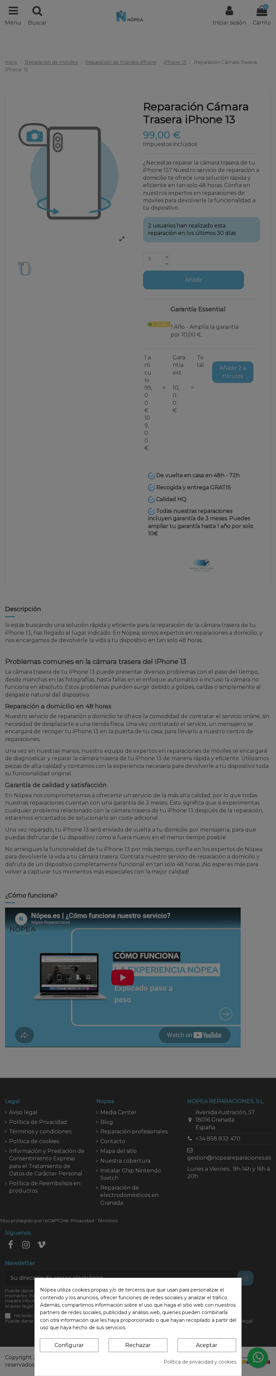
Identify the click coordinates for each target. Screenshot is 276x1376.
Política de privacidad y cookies (200, 1362)
